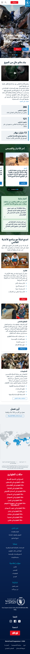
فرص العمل (15, 586)
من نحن (15, 528)
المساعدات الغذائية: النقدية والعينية (15, 547)
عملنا (15, 544)
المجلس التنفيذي (9, 648)
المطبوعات (15, 573)
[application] (15, 73)
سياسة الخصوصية (16, 645)
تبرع (25, 645)
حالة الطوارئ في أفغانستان (15, 485)
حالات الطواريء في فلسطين (15, 482)
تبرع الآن (14, 2)
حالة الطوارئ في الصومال (15, 497)
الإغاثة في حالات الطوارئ (15, 551)
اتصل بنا (6, 645)
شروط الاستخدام (20, 648)
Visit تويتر (19, 621)
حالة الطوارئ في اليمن (15, 500)
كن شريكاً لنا (22, 349)
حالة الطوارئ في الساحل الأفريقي (15, 491)
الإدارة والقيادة (15, 531)
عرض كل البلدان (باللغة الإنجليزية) (15, 416)
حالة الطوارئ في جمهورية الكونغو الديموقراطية (15, 504)
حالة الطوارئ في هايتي (15, 520)
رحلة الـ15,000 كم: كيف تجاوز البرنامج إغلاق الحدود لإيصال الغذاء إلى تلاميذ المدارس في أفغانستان (16, 211)
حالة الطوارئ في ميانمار (15, 514)
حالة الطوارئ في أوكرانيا (15, 488)
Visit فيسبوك (15, 621)
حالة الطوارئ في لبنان (15, 511)
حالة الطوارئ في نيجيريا (15, 517)
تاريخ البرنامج (15, 538)
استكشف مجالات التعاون (19, 398)
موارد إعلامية (15, 563)
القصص (15, 570)
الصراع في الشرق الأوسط (15, 479)
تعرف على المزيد (24, 101)
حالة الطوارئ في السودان (15, 494)
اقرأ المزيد (23, 183)
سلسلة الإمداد (15, 557)
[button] (10, 55)
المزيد (25, 49)
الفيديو (15, 576)
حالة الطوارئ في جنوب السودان (15, 508)
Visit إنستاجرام (11, 621)
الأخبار (15, 567)
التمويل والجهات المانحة (15, 535)
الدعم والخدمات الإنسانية (15, 554)
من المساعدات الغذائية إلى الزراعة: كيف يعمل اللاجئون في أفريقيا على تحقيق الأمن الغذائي (15, 224)
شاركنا (15, 582)
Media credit (2, 56)
